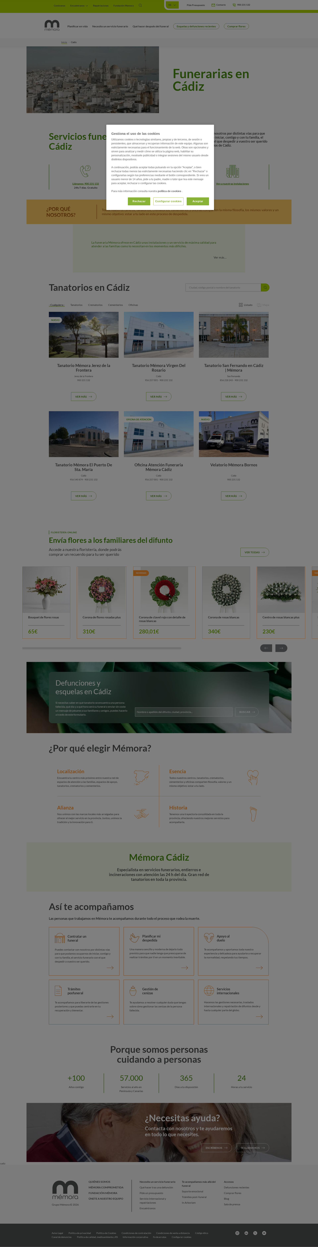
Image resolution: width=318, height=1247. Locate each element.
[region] (160, 167)
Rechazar (138, 201)
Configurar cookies (168, 201)
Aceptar (197, 201)
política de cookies (170, 191)
